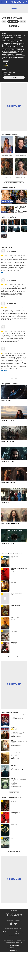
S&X (12, 740)
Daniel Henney (21, 154)
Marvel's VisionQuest (15, 605)
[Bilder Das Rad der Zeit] (4, 222)
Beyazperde (6, 933)
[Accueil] (13, 2)
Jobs (8, 940)
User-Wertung (5, 61)
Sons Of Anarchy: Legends (17, 593)
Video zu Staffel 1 (8, 188)
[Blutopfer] (5, 733)
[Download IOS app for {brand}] (12, 923)
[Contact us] (20, 914)
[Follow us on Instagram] (16, 914)
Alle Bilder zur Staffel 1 (14, 242)
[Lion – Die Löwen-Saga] (5, 758)
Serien (6, 13)
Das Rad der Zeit (18, 13)
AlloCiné (5, 932)
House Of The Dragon (16, 800)
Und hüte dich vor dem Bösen (17, 630)
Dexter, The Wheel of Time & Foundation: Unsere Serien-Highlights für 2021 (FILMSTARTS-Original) (21, 209)
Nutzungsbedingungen (20, 940)
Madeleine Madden (21, 176)
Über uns (4, 940)
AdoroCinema (18, 933)
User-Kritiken (6, 247)
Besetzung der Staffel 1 (10, 135)
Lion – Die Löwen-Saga (16, 752)
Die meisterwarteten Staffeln (14, 851)
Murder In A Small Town (16, 837)
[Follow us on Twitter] (12, 914)
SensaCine (19, 932)
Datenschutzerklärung (10, 942)
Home (2, 13)
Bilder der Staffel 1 (8, 217)
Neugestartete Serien (14, 792)
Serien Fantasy (11, 13)
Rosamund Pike (7, 154)
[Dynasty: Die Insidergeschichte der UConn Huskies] (5, 720)
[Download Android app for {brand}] (16, 923)
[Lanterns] (5, 783)
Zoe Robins (7, 176)
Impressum (12, 940)
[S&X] (5, 745)
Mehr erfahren (4, 272)
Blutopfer (13, 727)
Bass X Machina (14, 642)
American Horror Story (16, 812)
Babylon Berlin (14, 824)
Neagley (12, 580)
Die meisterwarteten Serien (14, 656)
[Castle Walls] (5, 771)
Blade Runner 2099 (15, 617)
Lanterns (13, 778)
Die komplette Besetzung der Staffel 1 (14, 182)
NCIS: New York (14, 556)
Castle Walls (13, 765)
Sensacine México (12, 935)
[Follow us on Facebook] (8, 914)
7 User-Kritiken (14, 378)
